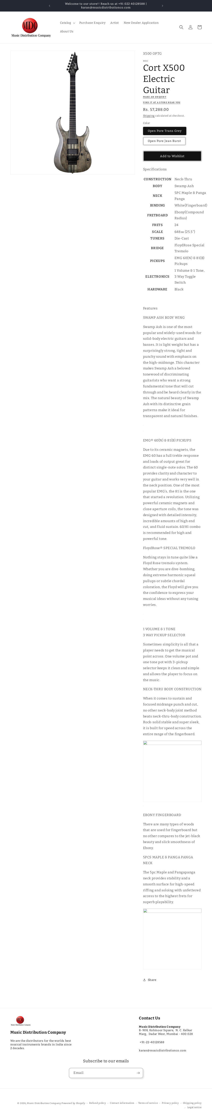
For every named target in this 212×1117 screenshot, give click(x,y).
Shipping (149, 115)
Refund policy (97, 1103)
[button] (67, 23)
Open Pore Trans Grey (165, 131)
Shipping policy (192, 1103)
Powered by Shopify (73, 1103)
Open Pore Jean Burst (164, 141)
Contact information (122, 1103)
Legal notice (194, 1107)
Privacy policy (170, 1103)
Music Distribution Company (44, 1103)
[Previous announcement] (49, 5)
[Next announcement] (162, 5)
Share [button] (152, 980)
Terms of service (148, 1103)
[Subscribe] (138, 1073)
